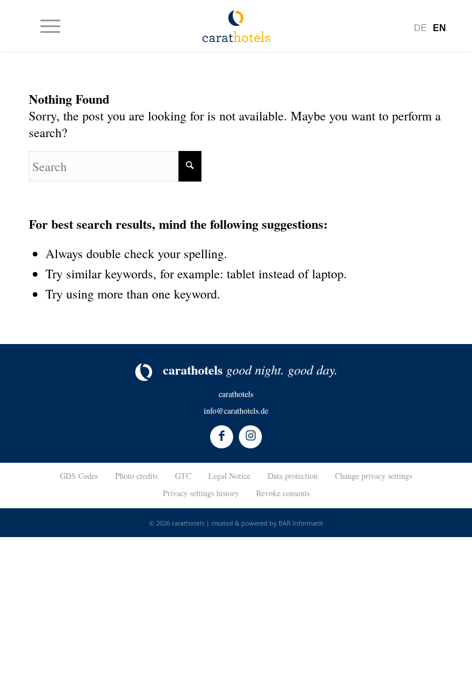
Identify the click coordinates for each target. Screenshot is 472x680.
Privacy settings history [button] (201, 493)
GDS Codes (79, 475)
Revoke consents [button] (283, 493)
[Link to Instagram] (250, 436)
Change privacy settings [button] (373, 475)
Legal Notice (229, 475)
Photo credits (136, 475)
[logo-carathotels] (236, 26)
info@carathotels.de (236, 410)
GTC (183, 475)
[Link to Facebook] (221, 436)
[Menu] (44, 26)
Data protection (293, 475)
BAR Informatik (301, 523)
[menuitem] (44, 26)
